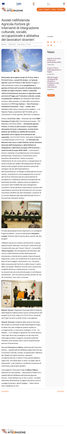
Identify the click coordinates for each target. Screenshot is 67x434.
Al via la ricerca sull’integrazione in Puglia (54, 70)
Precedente (5, 391)
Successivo (60, 391)
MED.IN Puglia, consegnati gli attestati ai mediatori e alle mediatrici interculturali (53, 82)
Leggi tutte (51, 95)
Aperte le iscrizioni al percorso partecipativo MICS (54, 60)
